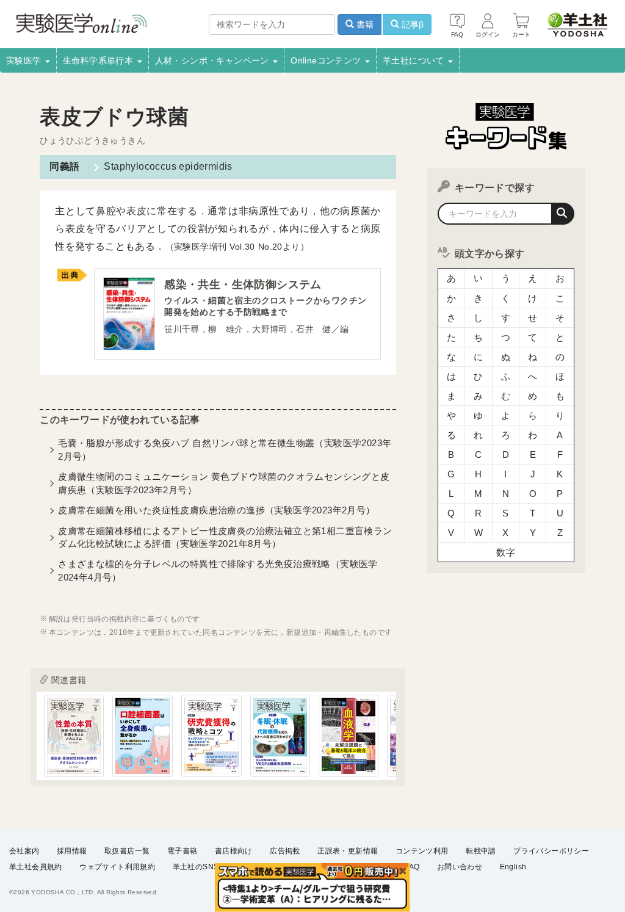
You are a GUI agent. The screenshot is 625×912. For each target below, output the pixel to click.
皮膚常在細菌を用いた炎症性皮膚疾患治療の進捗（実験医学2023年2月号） (216, 510)
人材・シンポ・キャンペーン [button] (213, 60)
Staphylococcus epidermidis (168, 166)
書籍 (364, 24)
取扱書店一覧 (127, 851)
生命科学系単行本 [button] (99, 60)
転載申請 (481, 851)
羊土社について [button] (415, 60)
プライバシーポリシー (551, 851)
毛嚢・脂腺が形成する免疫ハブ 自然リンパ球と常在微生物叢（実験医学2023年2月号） (224, 449)
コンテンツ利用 (422, 851)
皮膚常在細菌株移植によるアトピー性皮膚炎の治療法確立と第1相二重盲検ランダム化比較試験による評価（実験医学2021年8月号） (225, 537)
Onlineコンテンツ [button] (327, 60)
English (513, 867)
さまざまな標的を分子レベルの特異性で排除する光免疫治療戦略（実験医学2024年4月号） (218, 570)
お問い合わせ (459, 867)
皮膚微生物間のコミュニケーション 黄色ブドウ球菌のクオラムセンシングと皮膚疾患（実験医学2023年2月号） (223, 482)
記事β (411, 24)
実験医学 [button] (25, 60)
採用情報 (72, 851)
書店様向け (234, 851)
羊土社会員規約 (35, 867)
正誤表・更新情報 (347, 851)
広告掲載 (285, 851)
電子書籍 (182, 851)
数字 (505, 552)
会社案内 (24, 851)
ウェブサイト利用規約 (117, 867)
